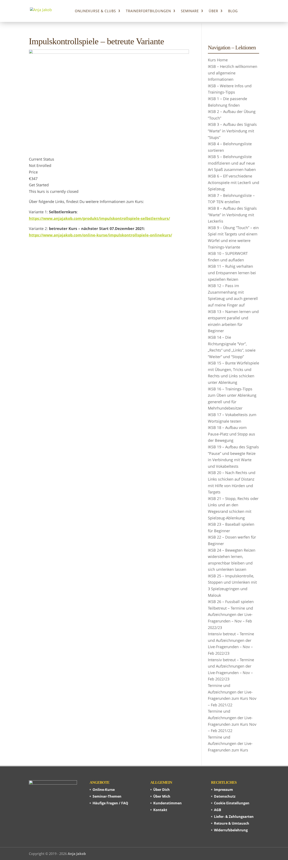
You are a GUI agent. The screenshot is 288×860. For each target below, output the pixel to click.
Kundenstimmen (167, 803)
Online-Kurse (104, 789)
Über (213, 11)
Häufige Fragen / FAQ (110, 803)
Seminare (190, 11)
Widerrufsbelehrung (231, 830)
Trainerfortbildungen (148, 11)
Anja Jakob (77, 853)
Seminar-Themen (107, 796)
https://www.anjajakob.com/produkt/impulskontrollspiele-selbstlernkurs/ (99, 218)
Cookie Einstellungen (231, 803)
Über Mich (161, 796)
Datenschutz (225, 796)
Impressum (223, 789)
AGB (217, 810)
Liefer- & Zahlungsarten (234, 816)
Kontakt (160, 810)
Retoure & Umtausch (231, 823)
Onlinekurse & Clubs (95, 11)
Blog (233, 11)
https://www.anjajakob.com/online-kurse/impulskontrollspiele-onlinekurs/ (100, 235)
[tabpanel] (109, 227)
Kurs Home (218, 59)
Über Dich (161, 789)
